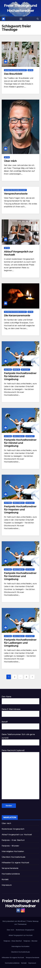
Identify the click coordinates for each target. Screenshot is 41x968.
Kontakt (5, 879)
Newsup (35, 921)
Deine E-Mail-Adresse (11, 709)
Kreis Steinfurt (18, 436)
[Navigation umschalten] (20, 18)
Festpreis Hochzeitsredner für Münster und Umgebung (20, 376)
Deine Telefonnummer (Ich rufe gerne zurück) (18, 736)
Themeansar (21, 924)
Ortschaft (25, 369)
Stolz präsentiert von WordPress (14, 921)
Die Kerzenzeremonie (17, 315)
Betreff (5, 722)
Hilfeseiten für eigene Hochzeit (15, 70)
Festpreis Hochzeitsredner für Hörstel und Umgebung (20, 442)
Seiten (30, 70)
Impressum (7, 885)
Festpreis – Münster (10, 846)
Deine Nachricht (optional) (13, 750)
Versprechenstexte (15, 193)
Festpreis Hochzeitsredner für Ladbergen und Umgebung (20, 642)
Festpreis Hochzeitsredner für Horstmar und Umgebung (20, 576)
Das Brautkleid (13, 73)
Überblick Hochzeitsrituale (13, 857)
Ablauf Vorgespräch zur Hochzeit (18, 253)
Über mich (10, 160)
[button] (38, 19)
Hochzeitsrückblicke (11, 874)
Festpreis (8, 369)
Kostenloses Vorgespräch (13, 829)
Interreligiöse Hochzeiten (13, 851)
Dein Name (6, 696)
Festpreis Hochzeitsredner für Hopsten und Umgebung (20, 509)
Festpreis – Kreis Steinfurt (13, 840)
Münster (16, 369)
